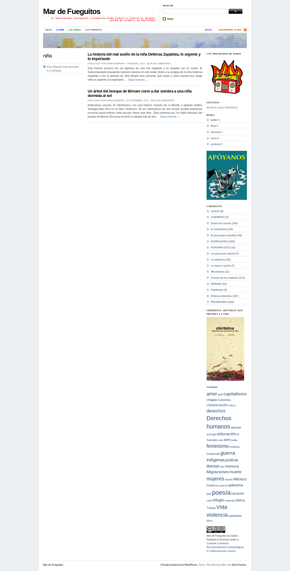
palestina (236, 485)
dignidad (236, 427)
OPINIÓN (216, 284)
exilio (220, 440)
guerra (228, 453)
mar (222, 466)
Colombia (224, 400)
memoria (232, 466)
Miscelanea (217, 271)
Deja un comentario (159, 63)
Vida (221, 507)
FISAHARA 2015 (220, 247)
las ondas (74, 30)
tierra (240, 500)
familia (234, 440)
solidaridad (230, 500)
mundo (229, 479)
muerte (235, 472)
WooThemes (239, 564)
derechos (216, 410)
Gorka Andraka (115, 63)
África (210, 520)
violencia (217, 515)
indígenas (216, 460)
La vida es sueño (221, 265)
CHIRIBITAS (218, 217)
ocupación (222, 485)
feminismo (218, 446)
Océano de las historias (224, 277)
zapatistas (235, 515)
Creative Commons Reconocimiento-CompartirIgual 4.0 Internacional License (225, 547)
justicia (231, 460)
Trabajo (211, 508)
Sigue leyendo (138, 79)
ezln (227, 440)
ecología (212, 434)
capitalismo (235, 393)
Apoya (208, 30)
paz (209, 493)
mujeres (215, 478)
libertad (213, 466)
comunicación (217, 405)
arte (220, 394)
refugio (218, 500)
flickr (213, 126)
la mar (60, 30)
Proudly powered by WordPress (179, 564)
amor (212, 393)
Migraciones (218, 472)
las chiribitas (93, 30)
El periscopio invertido (224, 235)
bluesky (215, 132)
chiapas (212, 400)
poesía (221, 492)
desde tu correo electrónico (222, 107)
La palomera (218, 259)
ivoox (214, 138)
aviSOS (215, 211)
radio (209, 500)
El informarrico (219, 229)
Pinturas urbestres (221, 296)
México (240, 479)
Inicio (170, 19)
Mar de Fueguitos (71, 11)
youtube (215, 144)
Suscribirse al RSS (230, 30)
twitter (214, 120)
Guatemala (213, 453)
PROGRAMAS (219, 302)
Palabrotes (217, 289)
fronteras (234, 446)
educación (226, 434)
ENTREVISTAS (219, 241)
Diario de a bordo (221, 223)
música (212, 485)
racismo (237, 493)
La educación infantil (223, 253)
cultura (231, 405)
